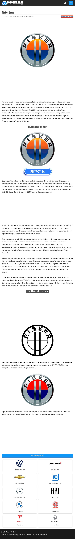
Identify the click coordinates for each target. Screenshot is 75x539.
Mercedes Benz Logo (20, 497)
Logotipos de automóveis (25, 16)
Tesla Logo (20, 525)
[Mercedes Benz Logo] (19, 491)
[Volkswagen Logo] (19, 463)
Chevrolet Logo (20, 483)
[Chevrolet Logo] (19, 477)
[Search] (65, 4)
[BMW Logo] (19, 504)
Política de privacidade (9, 534)
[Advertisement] (37, 26)
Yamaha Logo (55, 511)
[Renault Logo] (55, 518)
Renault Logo (55, 525)
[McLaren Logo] (55, 463)
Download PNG (67, 16)
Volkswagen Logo (20, 469)
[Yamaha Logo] (55, 504)
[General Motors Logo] (55, 477)
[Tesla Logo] (19, 518)
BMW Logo (20, 511)
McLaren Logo (55, 469)
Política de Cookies (24, 534)
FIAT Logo (55, 497)
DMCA (35, 534)
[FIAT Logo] (55, 491)
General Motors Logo (55, 483)
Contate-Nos (42, 534)
